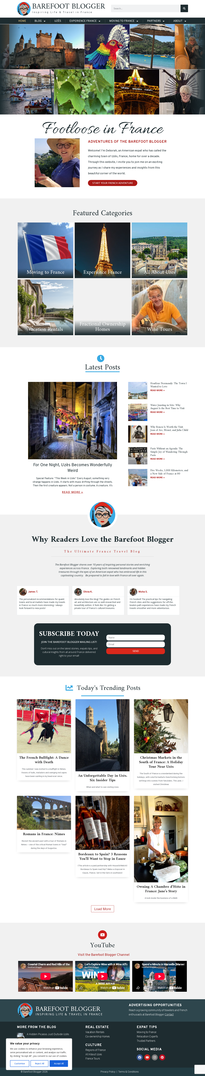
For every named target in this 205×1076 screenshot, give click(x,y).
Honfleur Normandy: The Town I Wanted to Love (168, 385)
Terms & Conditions (128, 1071)
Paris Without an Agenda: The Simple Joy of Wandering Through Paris (168, 451)
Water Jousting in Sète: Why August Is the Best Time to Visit (167, 407)
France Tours (92, 1059)
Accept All (59, 1063)
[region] (39, 1054)
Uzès (57, 21)
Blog (38, 21)
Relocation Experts (147, 1036)
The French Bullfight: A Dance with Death (44, 760)
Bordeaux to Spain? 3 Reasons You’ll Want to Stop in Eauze (102, 856)
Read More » (72, 492)
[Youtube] (102, 934)
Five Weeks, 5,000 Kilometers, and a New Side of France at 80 (169, 472)
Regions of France (95, 1050)
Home (22, 21)
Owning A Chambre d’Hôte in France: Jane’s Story (161, 889)
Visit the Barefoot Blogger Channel (104, 955)
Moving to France (121, 21)
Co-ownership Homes (97, 1036)
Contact (169, 1015)
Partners (154, 21)
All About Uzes (93, 1054)
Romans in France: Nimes (44, 834)
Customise (19, 1063)
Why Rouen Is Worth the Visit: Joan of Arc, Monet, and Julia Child (169, 429)
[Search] (184, 8)
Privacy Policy (108, 1071)
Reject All (39, 1063)
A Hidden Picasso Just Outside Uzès (48, 1034)
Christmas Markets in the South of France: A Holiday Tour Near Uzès (161, 762)
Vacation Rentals (94, 1032)
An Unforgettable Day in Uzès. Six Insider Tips (102, 778)
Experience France (83, 21)
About (177, 21)
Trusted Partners (146, 1041)
